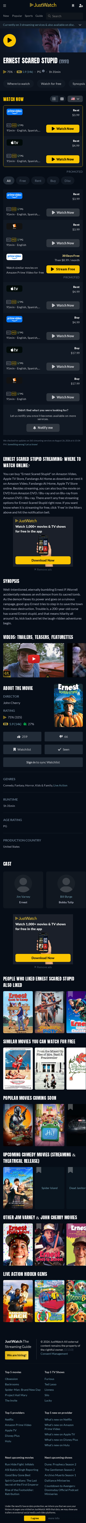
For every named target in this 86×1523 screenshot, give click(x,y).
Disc (68, 180)
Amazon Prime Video (18, 1425)
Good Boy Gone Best (17, 1475)
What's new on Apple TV (60, 1434)
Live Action (60, 785)
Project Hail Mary (16, 1395)
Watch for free (51, 83)
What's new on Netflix (58, 1419)
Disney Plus (12, 1435)
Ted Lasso (50, 1384)
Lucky (48, 1400)
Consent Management (54, 1353)
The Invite (11, 1400)
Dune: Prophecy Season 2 (60, 1464)
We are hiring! (16, 1355)
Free (23, 180)
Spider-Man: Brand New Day (23, 1389)
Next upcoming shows (58, 1457)
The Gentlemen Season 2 (60, 1469)
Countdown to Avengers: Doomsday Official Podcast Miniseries (61, 1490)
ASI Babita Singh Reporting (21, 1469)
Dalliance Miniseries (57, 1480)
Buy (53, 180)
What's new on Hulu (57, 1445)
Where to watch (18, 83)
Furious (49, 1379)
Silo (47, 1395)
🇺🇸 (73, 98)
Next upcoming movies (19, 1457)
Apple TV (11, 1430)
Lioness (49, 1389)
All (9, 180)
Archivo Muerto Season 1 (60, 1475)
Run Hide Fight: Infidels (19, 1464)
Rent (38, 180)
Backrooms (12, 1384)
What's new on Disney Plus (61, 1439)
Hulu (8, 1441)
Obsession (11, 1379)
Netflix (9, 1419)
